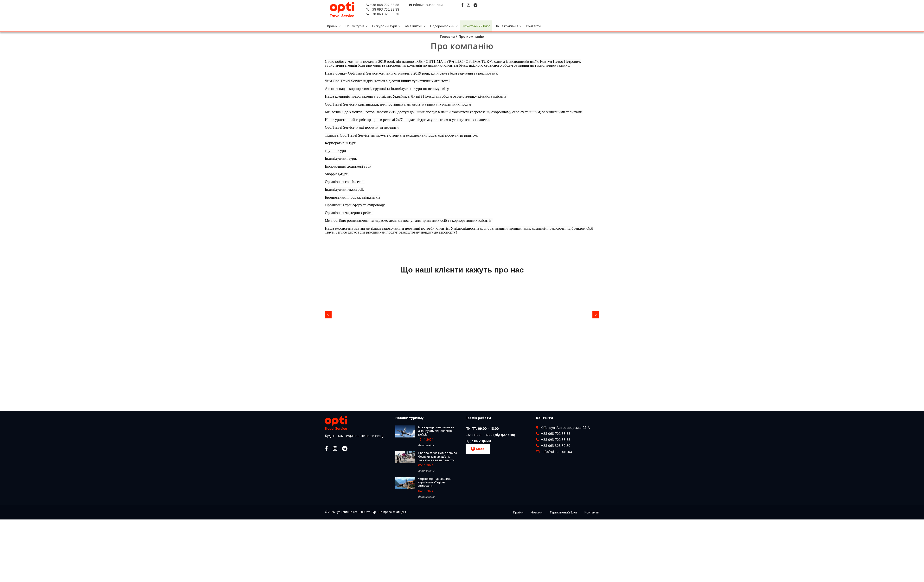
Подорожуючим (442, 26)
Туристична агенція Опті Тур (355, 512)
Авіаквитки (413, 26)
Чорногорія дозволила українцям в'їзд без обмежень (434, 482)
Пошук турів (355, 26)
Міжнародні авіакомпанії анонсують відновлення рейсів (436, 430)
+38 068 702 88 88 (384, 4)
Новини (537, 512)
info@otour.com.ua (428, 4)
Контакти (533, 26)
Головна (447, 36)
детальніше (426, 445)
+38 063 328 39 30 (384, 14)
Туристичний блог (476, 26)
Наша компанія (506, 26)
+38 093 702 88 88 (384, 9)
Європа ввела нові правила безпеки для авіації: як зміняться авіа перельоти (437, 456)
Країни (332, 26)
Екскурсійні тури (384, 26)
